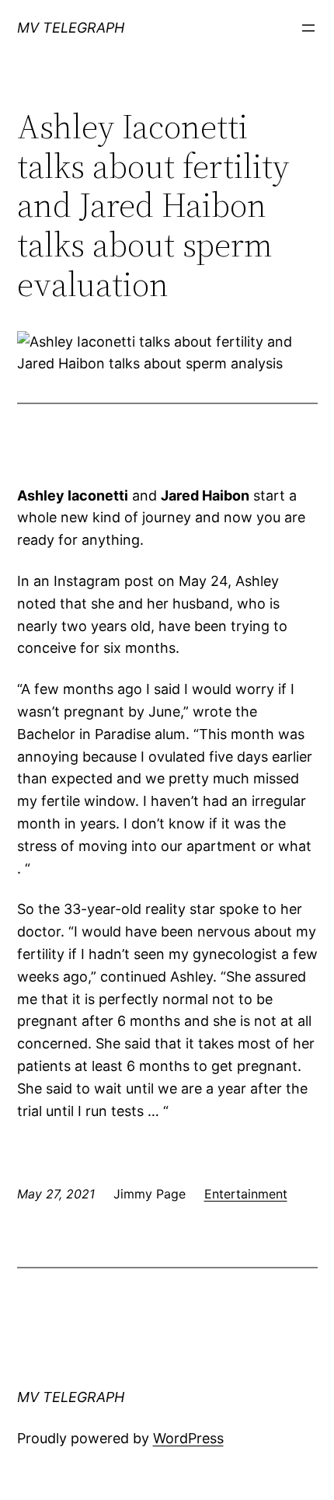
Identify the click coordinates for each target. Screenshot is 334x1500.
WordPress (188, 1438)
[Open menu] (308, 28)
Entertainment (245, 1194)
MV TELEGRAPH (70, 27)
